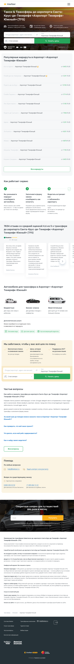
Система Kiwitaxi (8, 621)
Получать (53, 518)
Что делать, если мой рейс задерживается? (20, 433)
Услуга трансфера (9, 626)
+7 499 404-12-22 (32, 485)
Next (62, 261)
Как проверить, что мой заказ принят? (18, 426)
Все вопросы (13, 449)
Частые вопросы (8, 630)
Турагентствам (24, 626)
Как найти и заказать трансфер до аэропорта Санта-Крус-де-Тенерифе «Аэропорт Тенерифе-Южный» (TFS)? (36, 395)
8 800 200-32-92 (9, 485)
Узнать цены (53, 41)
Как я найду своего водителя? (15, 440)
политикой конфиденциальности (41, 525)
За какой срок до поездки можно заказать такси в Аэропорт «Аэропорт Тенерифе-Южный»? (35, 418)
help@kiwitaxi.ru (13, 469)
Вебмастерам (24, 630)
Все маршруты (37, 169)
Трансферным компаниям (27, 621)
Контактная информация (11, 635)
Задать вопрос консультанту (37, 469)
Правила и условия (39, 658)
